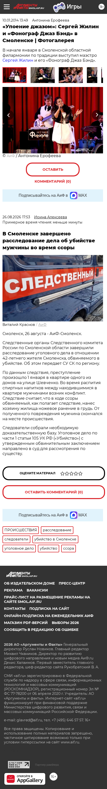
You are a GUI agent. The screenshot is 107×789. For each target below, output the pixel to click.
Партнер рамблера (47, 764)
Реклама (13, 590)
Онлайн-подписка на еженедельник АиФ (48, 616)
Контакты (14, 608)
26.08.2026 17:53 (16, 217)
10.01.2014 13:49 (15, 20)
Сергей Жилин (17, 60)
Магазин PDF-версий (26, 622)
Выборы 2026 (65, 622)
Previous (7, 115)
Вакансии (37, 590)
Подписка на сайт (49, 608)
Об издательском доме (29, 583)
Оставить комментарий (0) (53, 171)
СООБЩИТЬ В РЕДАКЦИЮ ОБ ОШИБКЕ (41, 629)
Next (97, 115)
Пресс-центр (72, 583)
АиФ (11, 156)
